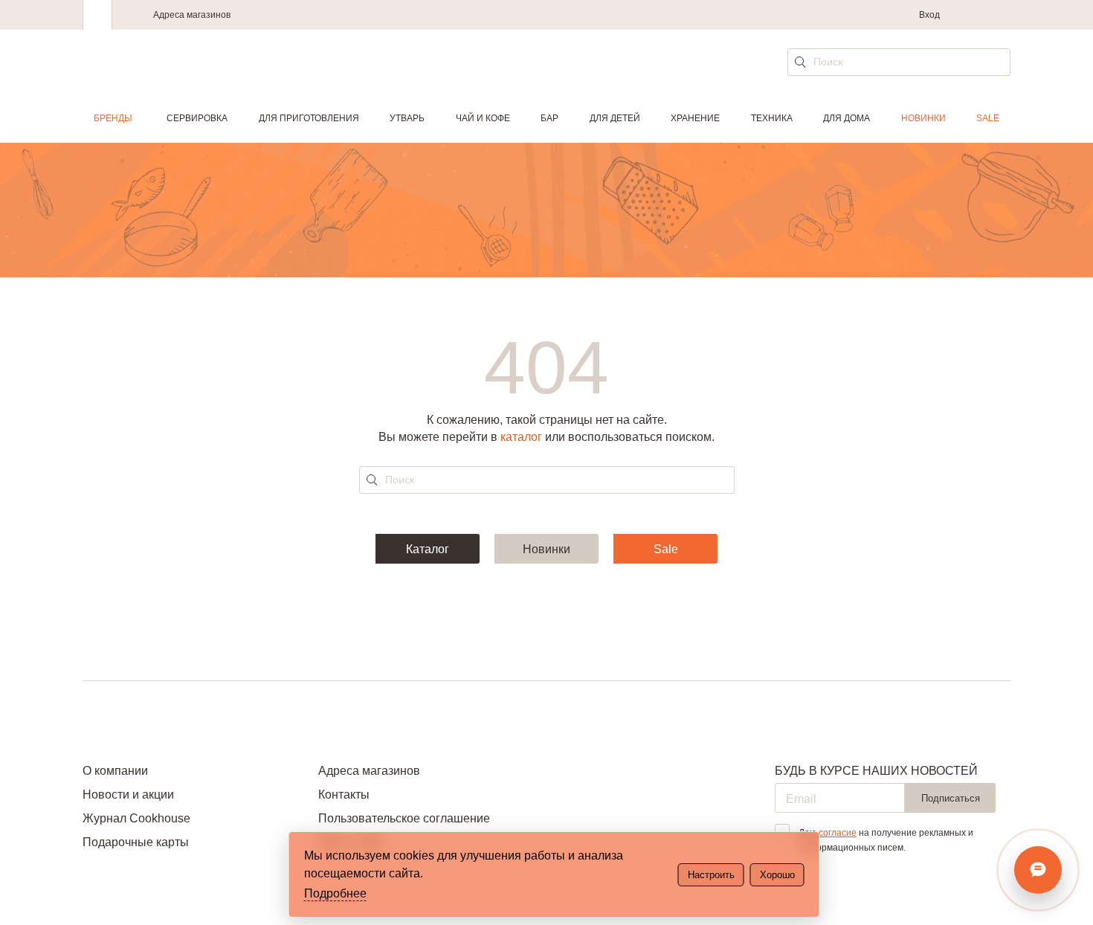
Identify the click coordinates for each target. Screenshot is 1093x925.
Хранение (695, 118)
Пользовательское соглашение (404, 818)
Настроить (711, 874)
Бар (549, 118)
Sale (987, 118)
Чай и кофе (483, 118)
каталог (521, 437)
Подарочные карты (136, 842)
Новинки (923, 118)
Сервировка (197, 118)
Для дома (846, 118)
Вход (929, 15)
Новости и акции (128, 794)
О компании (115, 770)
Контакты (344, 794)
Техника (772, 118)
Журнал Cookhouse (136, 818)
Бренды (113, 118)
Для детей (615, 118)
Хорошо (777, 874)
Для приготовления (309, 118)
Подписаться (950, 798)
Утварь (407, 118)
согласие (838, 833)
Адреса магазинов (191, 15)
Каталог (427, 549)
